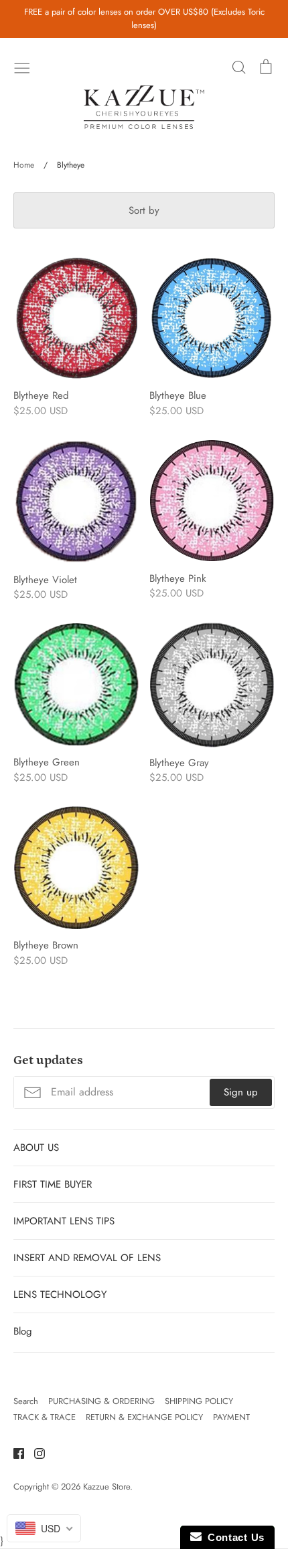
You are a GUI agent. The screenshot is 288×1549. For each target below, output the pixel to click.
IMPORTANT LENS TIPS (64, 1221)
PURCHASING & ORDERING (101, 1401)
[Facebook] (13, 1452)
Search (25, 1401)
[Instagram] (34, 1452)
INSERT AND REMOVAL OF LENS (87, 1257)
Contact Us (233, 1537)
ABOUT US (36, 1147)
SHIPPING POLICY (199, 1401)
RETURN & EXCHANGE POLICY (144, 1417)
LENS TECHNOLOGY (59, 1294)
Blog (22, 1331)
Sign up (241, 1092)
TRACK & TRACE (44, 1417)
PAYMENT (231, 1417)
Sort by (144, 210)
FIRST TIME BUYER (52, 1184)
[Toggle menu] (22, 66)
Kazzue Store (106, 1486)
